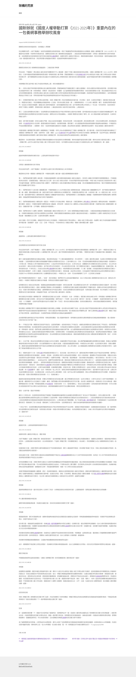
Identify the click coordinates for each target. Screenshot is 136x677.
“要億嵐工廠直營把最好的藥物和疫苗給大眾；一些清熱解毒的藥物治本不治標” (43, 640)
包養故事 (50, 384)
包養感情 (100, 311)
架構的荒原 (26, 6)
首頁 (20, 13)
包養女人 (88, 202)
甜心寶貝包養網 (99, 474)
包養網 (53, 56)
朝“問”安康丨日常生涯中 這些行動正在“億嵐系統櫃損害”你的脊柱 (93, 639)
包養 (69, 133)
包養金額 (64, 455)
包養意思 (28, 123)
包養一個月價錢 (87, 400)
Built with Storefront (25, 666)
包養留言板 (81, 74)
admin (39, 24)
